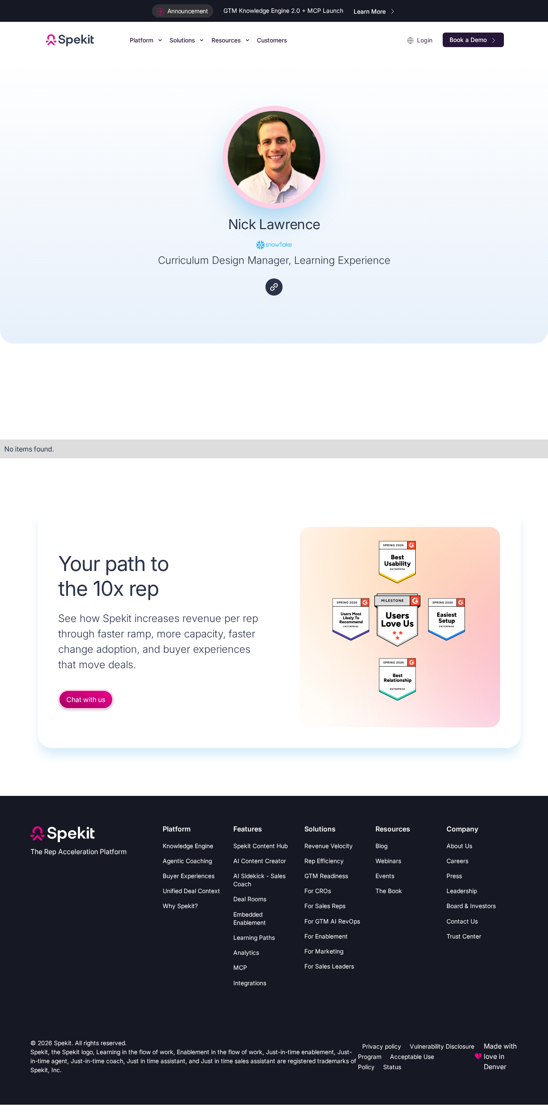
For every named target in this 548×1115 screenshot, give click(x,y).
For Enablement (326, 936)
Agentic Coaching (187, 860)
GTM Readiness (326, 875)
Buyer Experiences (188, 875)
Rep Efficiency (324, 860)
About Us (459, 845)
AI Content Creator (259, 860)
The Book (388, 890)
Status (392, 1066)
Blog (381, 845)
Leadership (462, 890)
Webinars (388, 860)
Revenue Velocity (328, 845)
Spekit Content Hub (260, 845)
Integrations (249, 982)
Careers (457, 860)
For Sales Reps (324, 905)
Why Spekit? (180, 905)
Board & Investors (471, 905)
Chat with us (85, 699)
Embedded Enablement (249, 918)
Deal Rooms (249, 899)
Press (454, 875)
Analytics (246, 952)
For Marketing (323, 951)
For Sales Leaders (329, 966)
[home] (69, 40)
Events (384, 875)
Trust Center (464, 936)
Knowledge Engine (188, 845)
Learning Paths (254, 937)
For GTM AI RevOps (332, 921)
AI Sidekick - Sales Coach (259, 880)
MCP (240, 967)
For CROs (317, 890)
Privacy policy (381, 1046)
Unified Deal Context (191, 890)
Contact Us (462, 921)
